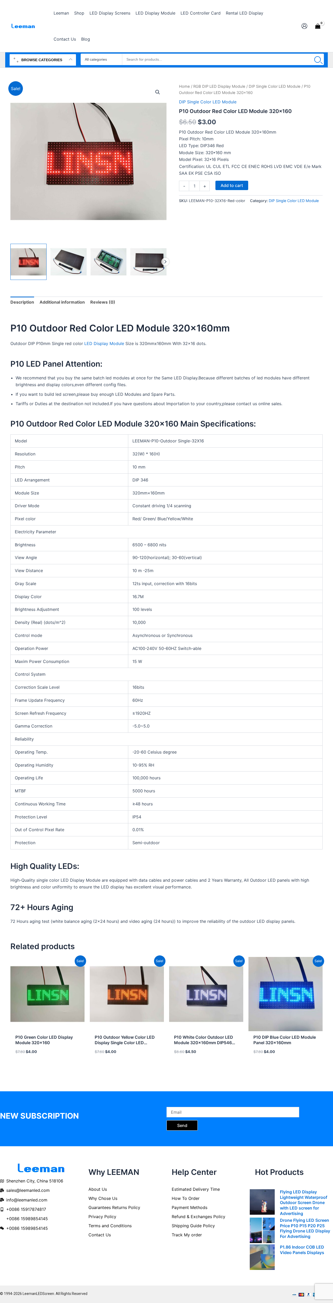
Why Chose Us (102, 1198)
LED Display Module (104, 343)
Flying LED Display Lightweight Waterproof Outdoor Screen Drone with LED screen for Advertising (303, 1202)
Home (184, 86)
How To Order (186, 1198)
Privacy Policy (102, 1216)
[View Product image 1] (28, 262)
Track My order (187, 1234)
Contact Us (99, 1234)
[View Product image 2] (68, 262)
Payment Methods (189, 1207)
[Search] (317, 59)
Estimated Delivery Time (196, 1189)
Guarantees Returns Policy (114, 1207)
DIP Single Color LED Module (274, 86)
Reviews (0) (102, 302)
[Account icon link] (304, 26)
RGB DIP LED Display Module (219, 86)
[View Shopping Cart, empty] (318, 26)
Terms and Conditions (110, 1225)
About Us (97, 1189)
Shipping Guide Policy (193, 1225)
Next (165, 262)
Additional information (62, 302)
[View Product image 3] (109, 262)
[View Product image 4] (148, 262)
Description (22, 302)
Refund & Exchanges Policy (198, 1216)
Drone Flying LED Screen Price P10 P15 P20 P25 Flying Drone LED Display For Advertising (305, 1228)
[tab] (22, 302)
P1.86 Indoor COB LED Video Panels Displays (302, 1249)
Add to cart (232, 185)
